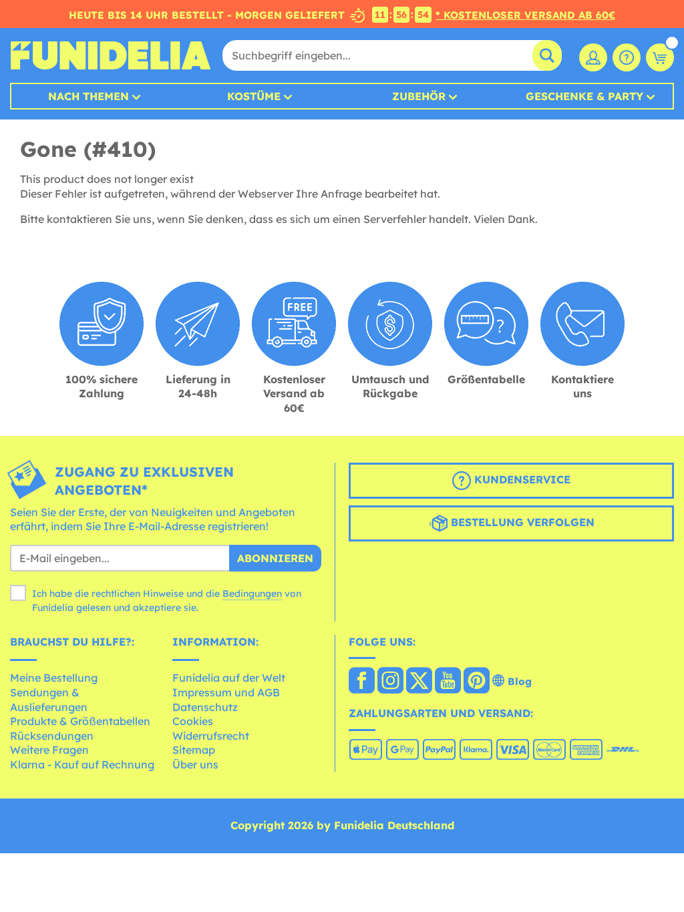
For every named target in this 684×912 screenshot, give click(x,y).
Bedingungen (252, 594)
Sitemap (193, 749)
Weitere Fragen (49, 749)
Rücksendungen (52, 735)
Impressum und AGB (226, 692)
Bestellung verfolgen (521, 522)
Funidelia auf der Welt (228, 677)
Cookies (192, 721)
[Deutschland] (362, 681)
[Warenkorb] (660, 57)
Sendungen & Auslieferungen (49, 700)
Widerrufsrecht (210, 735)
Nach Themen (88, 96)
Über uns (195, 764)
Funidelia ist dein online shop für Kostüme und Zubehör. (110, 55)
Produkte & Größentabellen (80, 721)
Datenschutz (205, 707)
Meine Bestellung (54, 677)
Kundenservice (520, 479)
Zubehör (419, 96)
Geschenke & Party (584, 96)
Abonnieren (275, 558)
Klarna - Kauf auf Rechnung (82, 764)
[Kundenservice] (627, 57)
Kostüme (254, 96)
